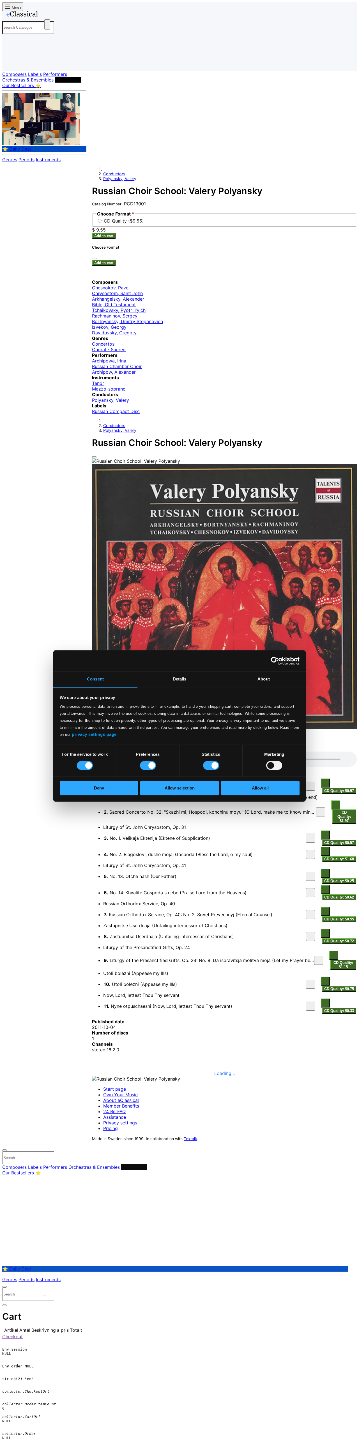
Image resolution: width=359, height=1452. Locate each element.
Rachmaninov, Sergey (114, 316)
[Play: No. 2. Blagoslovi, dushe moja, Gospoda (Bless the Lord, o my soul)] (310, 854)
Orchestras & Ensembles (28, 80)
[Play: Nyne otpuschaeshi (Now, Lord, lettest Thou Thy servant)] (310, 1006)
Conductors (68, 80)
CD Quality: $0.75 (339, 989)
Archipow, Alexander (114, 372)
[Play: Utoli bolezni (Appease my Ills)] (310, 984)
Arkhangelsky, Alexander (118, 299)
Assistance (114, 1117)
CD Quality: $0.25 (339, 881)
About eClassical (121, 1100)
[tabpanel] (224, 883)
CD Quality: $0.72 (339, 941)
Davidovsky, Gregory (114, 332)
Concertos (103, 344)
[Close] (94, 457)
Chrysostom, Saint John (117, 293)
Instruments (48, 159)
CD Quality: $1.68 (339, 859)
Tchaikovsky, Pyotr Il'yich (119, 310)
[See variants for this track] (325, 783)
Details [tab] (180, 679)
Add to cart (103, 236)
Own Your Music (120, 1094)
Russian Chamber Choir (117, 366)
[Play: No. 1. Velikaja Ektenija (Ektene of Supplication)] (310, 838)
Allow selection (180, 788)
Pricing (110, 1128)
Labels (35, 74)
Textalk (190, 1138)
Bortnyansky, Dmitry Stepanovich (127, 321)
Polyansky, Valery (119, 178)
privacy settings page (94, 734)
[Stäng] (94, 258)
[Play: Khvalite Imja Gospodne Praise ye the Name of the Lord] (310, 786)
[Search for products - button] (47, 24)
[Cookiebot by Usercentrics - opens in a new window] (275, 661)
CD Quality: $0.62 (339, 897)
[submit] (44, 1295)
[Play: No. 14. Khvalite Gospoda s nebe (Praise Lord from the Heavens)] (310, 892)
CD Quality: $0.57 (339, 843)
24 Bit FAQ (114, 1111)
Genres (9, 159)
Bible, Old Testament (114, 304)
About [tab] (263, 679)
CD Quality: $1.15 (343, 965)
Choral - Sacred (109, 349)
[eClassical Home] (47, 15)
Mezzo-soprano (109, 389)
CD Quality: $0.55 (339, 919)
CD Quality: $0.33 (339, 1011)
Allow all (260, 788)
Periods (26, 159)
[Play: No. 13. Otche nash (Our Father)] (310, 876)
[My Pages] (12, 62)
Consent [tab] (95, 679)
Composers (14, 74)
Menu (16, 8)
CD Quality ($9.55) (124, 221)
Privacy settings (120, 1123)
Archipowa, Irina (109, 361)
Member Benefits (121, 1106)
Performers (55, 74)
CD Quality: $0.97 (339, 791)
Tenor (98, 383)
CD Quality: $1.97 (344, 816)
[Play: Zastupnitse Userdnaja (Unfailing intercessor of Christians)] (310, 936)
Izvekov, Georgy (109, 327)
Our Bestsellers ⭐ (21, 85)
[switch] (148, 765)
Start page (114, 1089)
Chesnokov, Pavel (111, 288)
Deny (99, 788)
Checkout (12, 1336)
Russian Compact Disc (116, 411)
